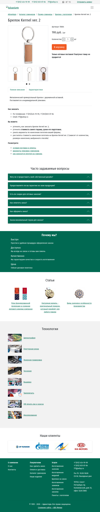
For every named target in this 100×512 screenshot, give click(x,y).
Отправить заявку (84, 2)
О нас (10, 466)
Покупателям (35, 462)
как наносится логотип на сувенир (27, 154)
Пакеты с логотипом (60, 495)
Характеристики (36, 90)
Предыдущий (9, 56)
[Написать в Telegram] (66, 1)
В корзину (59, 47)
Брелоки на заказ (59, 479)
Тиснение (28, 371)
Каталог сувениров (27, 14)
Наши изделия (36, 476)
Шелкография (29, 338)
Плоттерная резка (31, 349)
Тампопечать (29, 393)
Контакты (12, 469)
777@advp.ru (53, 2)
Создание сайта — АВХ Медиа (50, 507)
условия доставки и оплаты (24, 148)
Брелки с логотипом (63, 14)
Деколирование (30, 415)
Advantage (12, 14)
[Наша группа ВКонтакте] (70, 1)
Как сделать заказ (37, 466)
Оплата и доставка (37, 469)
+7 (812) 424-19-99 (23, 2)
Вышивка (27, 382)
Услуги (54, 462)
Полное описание (17, 90)
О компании (13, 462)
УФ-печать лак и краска (34, 404)
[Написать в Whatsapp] (63, 1)
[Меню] (92, 7)
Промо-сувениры (45, 14)
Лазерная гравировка (33, 360)
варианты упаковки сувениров (26, 151)
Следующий (46, 56)
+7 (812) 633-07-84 (39, 2)
